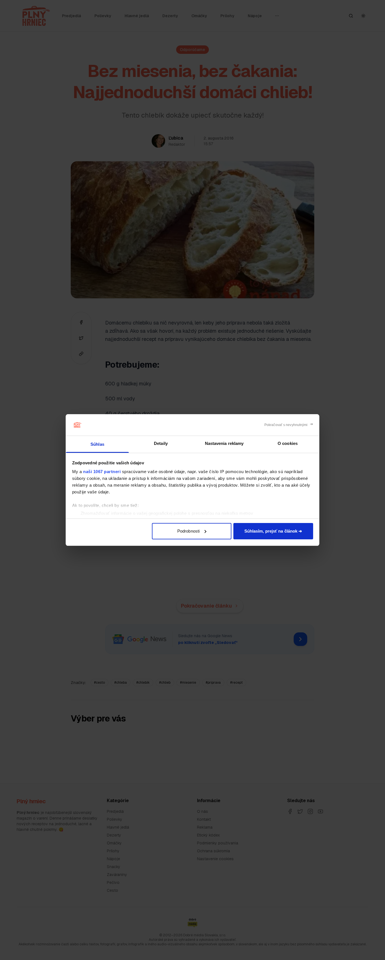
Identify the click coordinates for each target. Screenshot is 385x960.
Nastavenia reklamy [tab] (224, 443)
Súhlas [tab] (97, 444)
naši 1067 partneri (102, 471)
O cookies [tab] (288, 443)
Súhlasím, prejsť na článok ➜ (273, 531)
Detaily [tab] (161, 443)
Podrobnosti (188, 531)
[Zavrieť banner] (288, 424)
